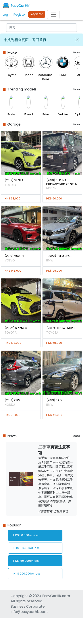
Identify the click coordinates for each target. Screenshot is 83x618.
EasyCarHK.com (56, 595)
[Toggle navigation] (53, 14)
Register (37, 14)
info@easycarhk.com (29, 611)
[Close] (77, 40)
